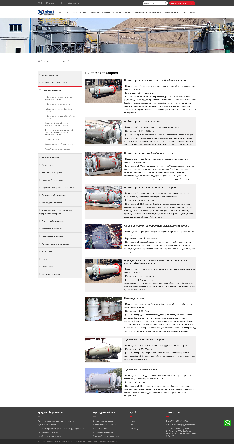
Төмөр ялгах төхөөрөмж (52, 236)
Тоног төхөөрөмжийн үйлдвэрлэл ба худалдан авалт (61, 428)
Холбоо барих (188, 12)
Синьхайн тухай (79, 12)
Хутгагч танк (47, 165)
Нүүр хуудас (63, 12)
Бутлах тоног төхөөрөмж (104, 421)
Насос (44, 259)
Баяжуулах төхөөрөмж (103, 432)
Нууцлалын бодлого (108, 441)
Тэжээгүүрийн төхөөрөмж (53, 221)
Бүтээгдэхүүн (60, 61)
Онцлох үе (134, 428)
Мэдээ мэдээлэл (172, 12)
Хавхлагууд (47, 251)
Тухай (132, 421)
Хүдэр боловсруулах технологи (147, 12)
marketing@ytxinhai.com (184, 3)
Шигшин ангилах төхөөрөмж (54, 82)
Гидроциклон (47, 266)
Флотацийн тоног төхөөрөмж (106, 436)
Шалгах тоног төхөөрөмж (104, 425)
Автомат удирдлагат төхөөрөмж (56, 244)
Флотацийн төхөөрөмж (52, 172)
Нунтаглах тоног (100, 428)
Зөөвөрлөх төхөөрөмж (51, 229)
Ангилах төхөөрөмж (50, 157)
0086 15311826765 (179, 421)
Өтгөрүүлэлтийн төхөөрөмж (54, 195)
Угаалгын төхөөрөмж (51, 274)
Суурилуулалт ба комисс (49, 432)
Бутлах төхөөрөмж (50, 75)
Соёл (132, 425)
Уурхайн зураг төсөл (47, 425)
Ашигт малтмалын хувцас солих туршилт (56, 421)
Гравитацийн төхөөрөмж (52, 180)
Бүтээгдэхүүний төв (121, 12)
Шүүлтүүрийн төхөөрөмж (53, 203)
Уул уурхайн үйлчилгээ (100, 12)
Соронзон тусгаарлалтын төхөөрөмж (58, 188)
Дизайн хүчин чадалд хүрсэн (50, 436)
